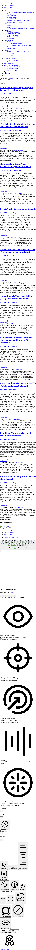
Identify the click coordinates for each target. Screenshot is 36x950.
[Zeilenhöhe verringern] (1, 840)
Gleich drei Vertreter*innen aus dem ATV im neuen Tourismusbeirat (17, 250)
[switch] (8, 639)
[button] (0, 551)
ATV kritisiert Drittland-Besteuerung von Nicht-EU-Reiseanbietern (17, 125)
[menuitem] (20, 16)
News (1, 94)
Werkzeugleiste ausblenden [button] (8, 595)
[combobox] (18, 545)
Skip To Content (5, 930)
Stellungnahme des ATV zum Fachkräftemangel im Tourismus (15, 165)
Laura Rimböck (19, 108)
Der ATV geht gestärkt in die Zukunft (18, 209)
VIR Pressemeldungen (15, 94)
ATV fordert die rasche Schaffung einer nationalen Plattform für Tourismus (16, 340)
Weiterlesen (3, 107)
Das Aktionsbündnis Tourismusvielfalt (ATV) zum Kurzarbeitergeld (18, 384)
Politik (6, 94)
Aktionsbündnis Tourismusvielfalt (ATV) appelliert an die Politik (16, 297)
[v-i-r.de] (3, 1)
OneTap (11, 592)
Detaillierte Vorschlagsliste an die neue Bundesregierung (16, 434)
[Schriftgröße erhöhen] (1, 811)
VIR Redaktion (15, 237)
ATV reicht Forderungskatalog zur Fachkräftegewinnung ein (16, 88)
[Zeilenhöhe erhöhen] (1, 833)
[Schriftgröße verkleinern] (1, 817)
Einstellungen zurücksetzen (8, 932)
